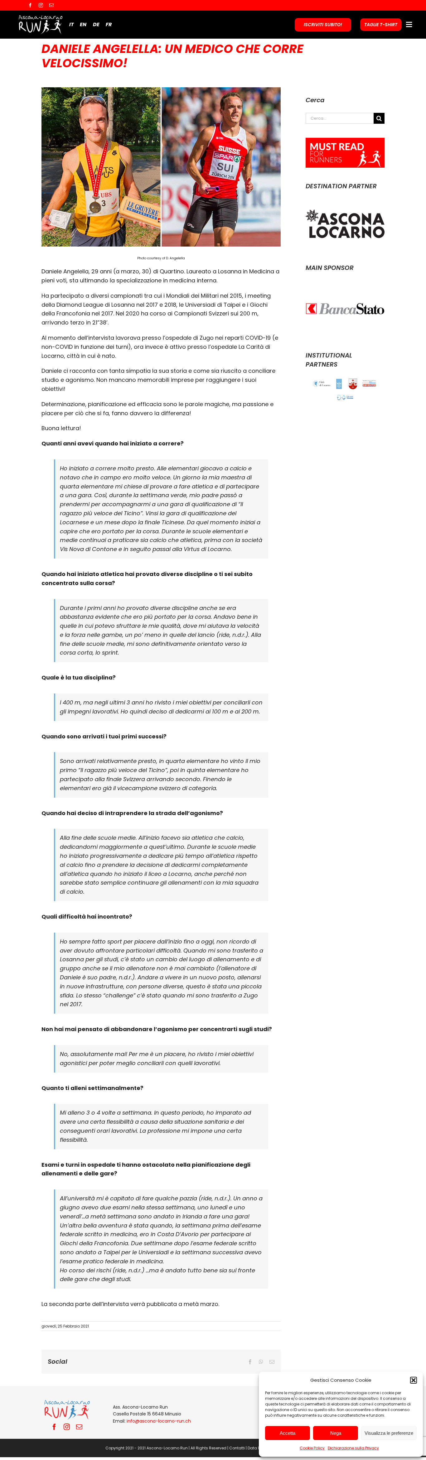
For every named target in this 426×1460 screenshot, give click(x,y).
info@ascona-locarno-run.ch (159, 1421)
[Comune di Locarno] (321, 383)
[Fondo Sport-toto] (369, 383)
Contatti (237, 1448)
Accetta (287, 1433)
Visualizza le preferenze (389, 1433)
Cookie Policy (312, 1448)
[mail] (51, 5)
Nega (335, 1433)
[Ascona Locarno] (345, 203)
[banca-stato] (345, 285)
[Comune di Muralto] (353, 384)
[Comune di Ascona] (339, 384)
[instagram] (41, 5)
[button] (413, 1380)
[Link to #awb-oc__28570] (409, 24)
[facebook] (30, 5)
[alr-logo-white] (40, 16)
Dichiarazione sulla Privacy (353, 1448)
